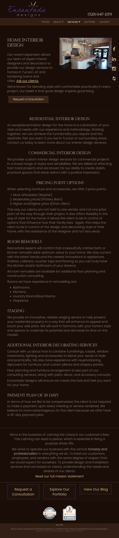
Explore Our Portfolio (59, 492)
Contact (104, 22)
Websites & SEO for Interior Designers (51, 531)
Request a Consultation (28, 99)
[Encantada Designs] (23, 9)
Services (73, 22)
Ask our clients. (27, 81)
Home (45, 22)
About (57, 22)
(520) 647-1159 (100, 14)
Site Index (59, 525)
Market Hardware (76, 531)
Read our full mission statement (59, 476)
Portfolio (89, 22)
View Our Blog (96, 489)
